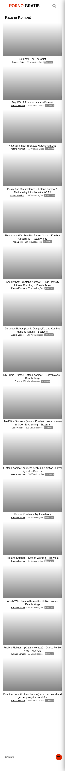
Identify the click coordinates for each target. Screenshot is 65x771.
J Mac (18, 381)
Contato (9, 757)
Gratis (24, 5)
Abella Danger (17, 335)
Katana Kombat (18, 105)
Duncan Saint (18, 62)
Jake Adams (18, 428)
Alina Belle (18, 242)
